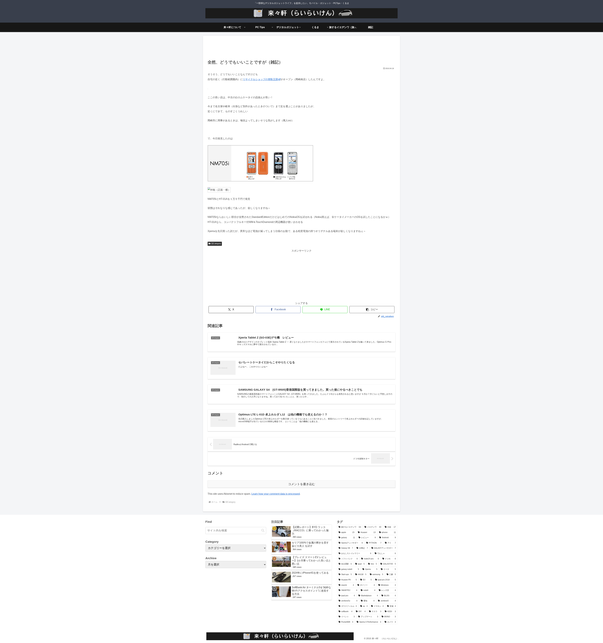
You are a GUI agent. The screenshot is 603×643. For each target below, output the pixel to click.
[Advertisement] (301, 49)
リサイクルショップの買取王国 (260, 79)
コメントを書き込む (301, 484)
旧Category (216, 243)
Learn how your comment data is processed (275, 493)
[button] (371, 309)
